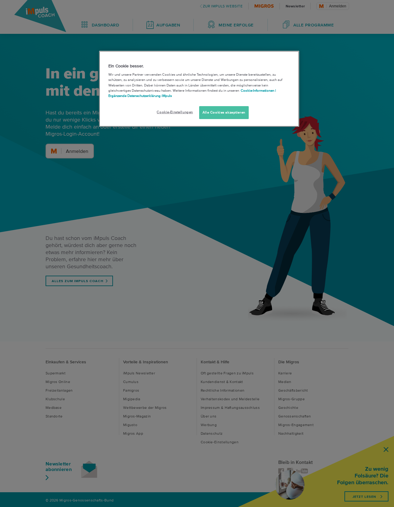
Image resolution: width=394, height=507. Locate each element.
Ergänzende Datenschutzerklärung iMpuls (140, 96)
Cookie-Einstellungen (175, 112)
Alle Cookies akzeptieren (224, 112)
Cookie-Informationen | (258, 90)
